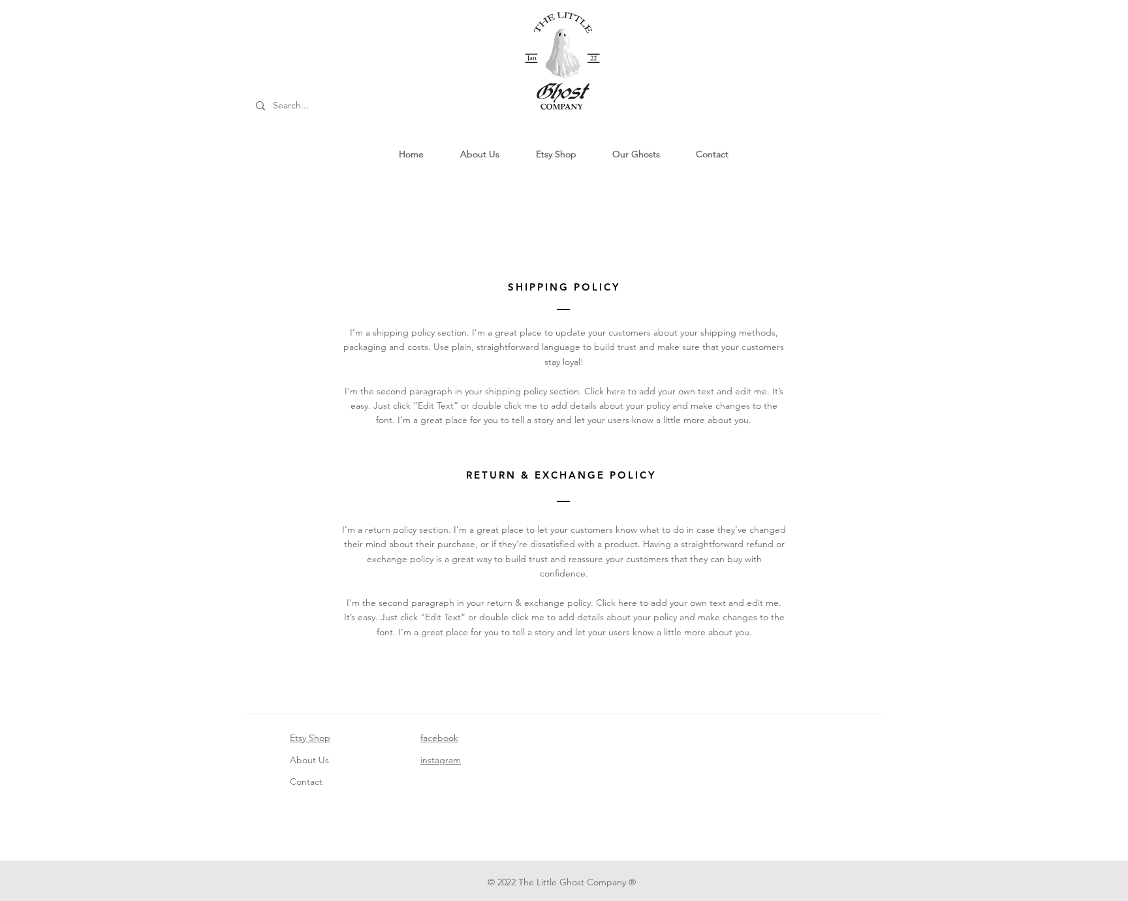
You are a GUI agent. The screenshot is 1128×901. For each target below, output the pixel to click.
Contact (306, 781)
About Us (309, 760)
